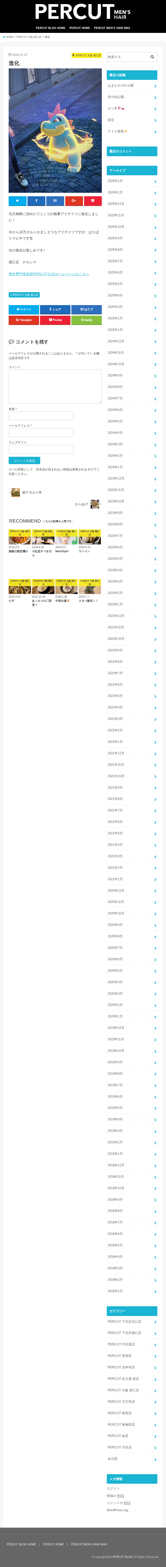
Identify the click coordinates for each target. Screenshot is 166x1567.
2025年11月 (116, 215)
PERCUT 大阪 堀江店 (25, 294)
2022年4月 (115, 707)
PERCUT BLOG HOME (50, 28)
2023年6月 (115, 547)
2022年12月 (116, 616)
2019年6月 (115, 1096)
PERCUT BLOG (123, 1557)
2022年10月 (116, 638)
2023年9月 (115, 513)
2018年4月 (115, 1256)
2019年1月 (115, 1153)
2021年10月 (116, 776)
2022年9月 (115, 650)
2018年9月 (115, 1199)
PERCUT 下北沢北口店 (124, 1321)
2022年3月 (115, 719)
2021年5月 (115, 833)
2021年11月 (116, 764)
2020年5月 (115, 970)
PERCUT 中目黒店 (121, 1344)
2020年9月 (115, 925)
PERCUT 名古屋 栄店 (123, 1378)
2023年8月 (115, 524)
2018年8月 (115, 1211)
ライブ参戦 (116, 131)
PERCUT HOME (79, 28)
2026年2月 (115, 181)
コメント (15, 367)
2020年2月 (115, 1005)
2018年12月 (116, 1165)
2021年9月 (115, 787)
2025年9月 (115, 238)
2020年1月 (115, 1016)
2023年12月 (116, 478)
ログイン (113, 1488)
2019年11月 (116, 1039)
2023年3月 (115, 581)
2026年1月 (115, 192)
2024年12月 (116, 341)
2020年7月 (115, 947)
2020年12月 (116, 890)
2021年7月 (115, 810)
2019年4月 (115, 1119)
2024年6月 (115, 410)
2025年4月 (115, 295)
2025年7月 (115, 261)
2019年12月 (116, 1028)
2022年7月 (115, 673)
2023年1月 (115, 604)
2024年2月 (115, 455)
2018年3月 (115, 1268)
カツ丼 (112, 108)
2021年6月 (115, 822)
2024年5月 (115, 421)
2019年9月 (115, 1062)
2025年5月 (115, 284)
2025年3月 (115, 307)
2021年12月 (116, 753)
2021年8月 (115, 799)
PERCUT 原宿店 (120, 1356)
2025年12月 (116, 204)
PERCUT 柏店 (118, 1436)
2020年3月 (115, 993)
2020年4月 (115, 982)
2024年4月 (115, 432)
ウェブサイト (18, 442)
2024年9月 (115, 375)
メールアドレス (20, 425)
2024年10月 (116, 364)
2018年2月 (115, 1279)
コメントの (119, 1503)
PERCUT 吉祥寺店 (121, 1367)
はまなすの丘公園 (121, 85)
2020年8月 (115, 936)
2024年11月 (116, 352)
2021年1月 (115, 879)
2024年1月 (115, 467)
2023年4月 (115, 570)
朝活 (111, 120)
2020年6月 (115, 959)
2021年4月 (115, 844)
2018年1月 (115, 1291)
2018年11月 (116, 1176)
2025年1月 (115, 329)
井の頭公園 (116, 97)
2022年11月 (116, 627)
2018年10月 (116, 1188)
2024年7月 (115, 398)
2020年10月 (116, 913)
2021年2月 (115, 867)
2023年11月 (116, 490)
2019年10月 (116, 1050)
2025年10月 (116, 226)
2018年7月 (115, 1222)
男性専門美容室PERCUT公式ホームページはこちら (49, 274)
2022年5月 (115, 696)
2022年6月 (115, 684)
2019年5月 (115, 1108)
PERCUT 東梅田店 (121, 1424)
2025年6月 (115, 272)
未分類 (112, 1459)
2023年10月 (116, 501)
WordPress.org (117, 1510)
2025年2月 (115, 318)
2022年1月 (115, 741)
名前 (13, 409)
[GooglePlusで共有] (74, 200)
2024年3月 (115, 444)
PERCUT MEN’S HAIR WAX (112, 28)
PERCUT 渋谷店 (120, 1447)
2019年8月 (115, 1073)
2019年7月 (115, 1085)
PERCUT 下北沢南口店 (124, 1333)
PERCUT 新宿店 (120, 1413)
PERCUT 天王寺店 (121, 1401)
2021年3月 (115, 856)
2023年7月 (115, 535)
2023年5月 (115, 558)
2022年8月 (115, 661)
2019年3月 (115, 1131)
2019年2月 (115, 1142)
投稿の (115, 1496)
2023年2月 (115, 593)
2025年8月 (115, 249)
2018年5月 (115, 1245)
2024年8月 (115, 387)
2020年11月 (116, 902)
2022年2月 (115, 730)
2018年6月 (115, 1234)
